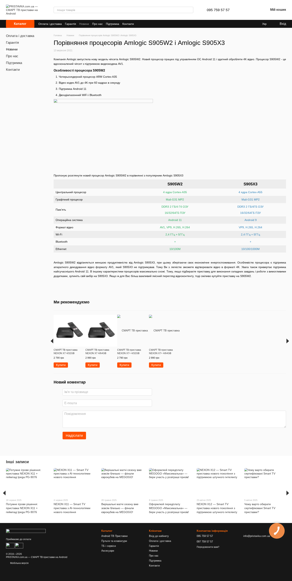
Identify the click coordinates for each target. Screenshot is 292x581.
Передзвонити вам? (208, 547)
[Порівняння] (245, 10)
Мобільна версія (19, 563)
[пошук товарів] (190, 10)
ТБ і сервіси (108, 545)
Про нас (97, 23)
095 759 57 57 (218, 10)
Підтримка (112, 23)
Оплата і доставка (50, 23)
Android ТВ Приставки (114, 536)
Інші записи (17, 462)
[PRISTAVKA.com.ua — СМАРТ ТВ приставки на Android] (26, 530)
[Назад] (52, 341)
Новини (84, 23)
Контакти (128, 23)
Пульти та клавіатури (114, 540)
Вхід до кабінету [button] (159, 536)
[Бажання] (255, 10)
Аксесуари (107, 550)
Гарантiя (70, 23)
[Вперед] (287, 341)
